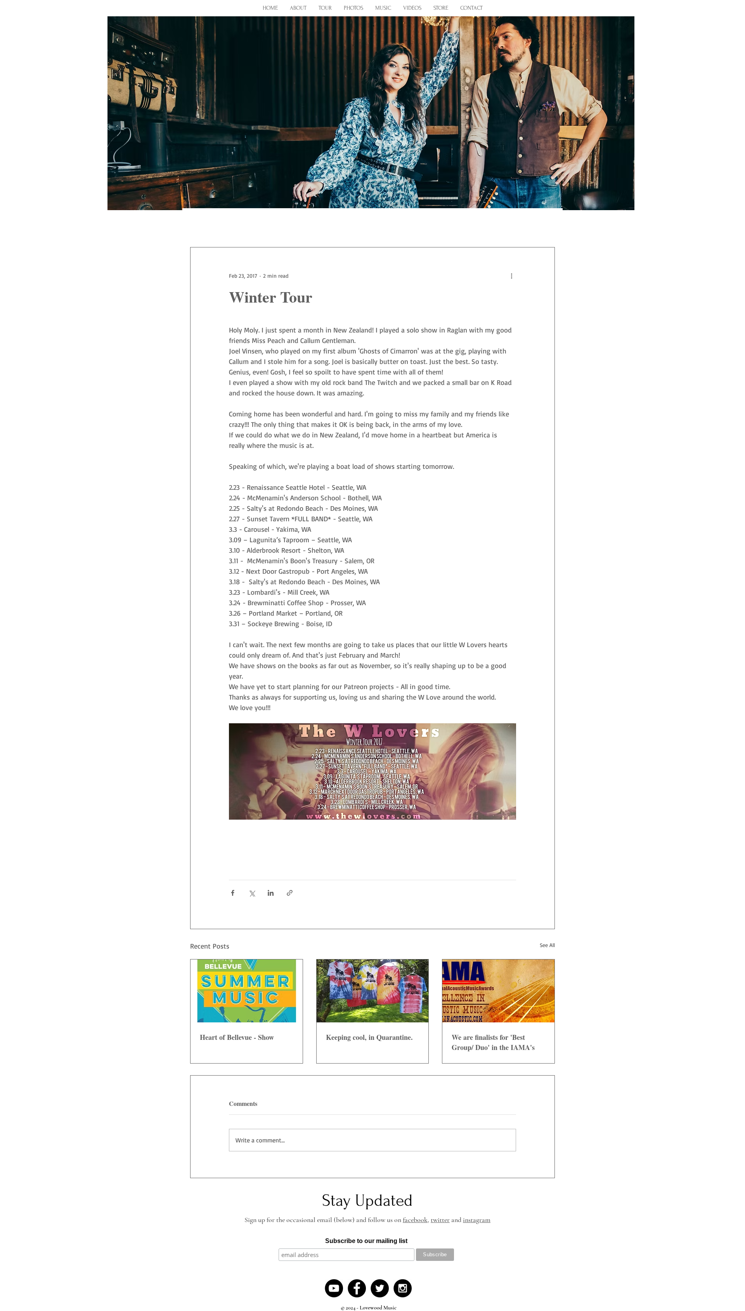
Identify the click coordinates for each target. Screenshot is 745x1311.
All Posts (203, 223)
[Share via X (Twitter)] (251, 893)
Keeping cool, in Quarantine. (369, 1037)
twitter (440, 1219)
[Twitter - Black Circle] (380, 1288)
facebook (415, 1219)
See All (547, 945)
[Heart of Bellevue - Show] (247, 990)
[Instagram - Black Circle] (402, 1288)
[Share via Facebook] (232, 893)
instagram (476, 1219)
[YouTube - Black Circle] (334, 1288)
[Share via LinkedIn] (270, 893)
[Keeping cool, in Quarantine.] (373, 990)
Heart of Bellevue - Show (237, 1037)
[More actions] (511, 275)
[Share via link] (289, 893)
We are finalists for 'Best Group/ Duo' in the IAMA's (493, 1042)
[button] (545, 224)
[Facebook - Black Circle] (357, 1288)
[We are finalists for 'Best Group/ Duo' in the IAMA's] (498, 990)
